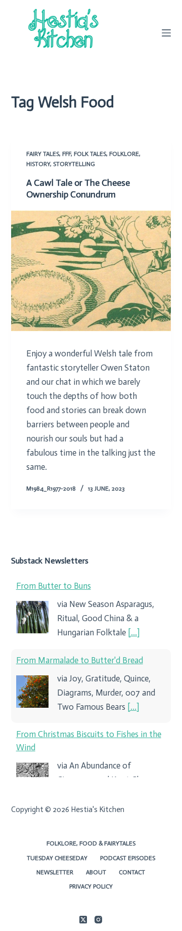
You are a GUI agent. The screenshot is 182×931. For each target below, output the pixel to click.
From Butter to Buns (53, 586)
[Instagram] (98, 919)
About (96, 872)
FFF (66, 153)
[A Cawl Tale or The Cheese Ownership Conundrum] (91, 271)
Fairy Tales (42, 153)
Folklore (124, 153)
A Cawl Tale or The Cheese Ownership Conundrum (78, 188)
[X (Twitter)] (83, 919)
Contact (132, 872)
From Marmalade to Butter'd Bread (79, 660)
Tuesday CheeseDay (57, 858)
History (38, 164)
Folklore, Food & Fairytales (91, 843)
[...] (134, 632)
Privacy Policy (91, 886)
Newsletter (54, 872)
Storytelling (74, 164)
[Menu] (166, 32)
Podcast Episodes (127, 858)
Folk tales (90, 153)
